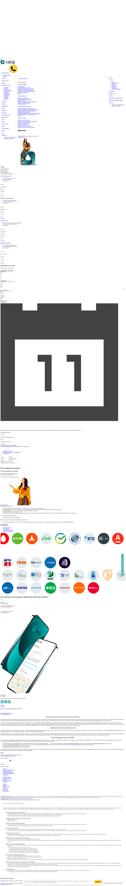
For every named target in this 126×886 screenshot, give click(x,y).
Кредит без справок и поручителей (26, 88)
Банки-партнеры (7, 527)
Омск (3, 119)
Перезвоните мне (5, 504)
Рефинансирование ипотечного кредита (27, 110)
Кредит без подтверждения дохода (25, 90)
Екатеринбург (5, 106)
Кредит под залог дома (23, 123)
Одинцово (6, 98)
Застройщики (6, 528)
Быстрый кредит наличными (24, 87)
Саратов (3, 130)
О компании (112, 91)
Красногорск (7, 94)
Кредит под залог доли (23, 124)
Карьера (111, 95)
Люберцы (6, 95)
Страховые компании (8, 531)
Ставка (2, 290)
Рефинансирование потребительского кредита (28, 109)
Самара (3, 126)
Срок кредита (4, 280)
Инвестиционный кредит (9, 773)
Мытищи (6, 97)
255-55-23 (5, 612)
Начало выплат (4, 301)
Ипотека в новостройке (23, 98)
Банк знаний (114, 87)
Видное (6, 88)
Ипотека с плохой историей (24, 102)
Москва (3, 83)
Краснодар (4, 110)
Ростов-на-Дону (5, 123)
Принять (98, 881)
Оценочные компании (8, 530)
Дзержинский (7, 89)
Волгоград (4, 101)
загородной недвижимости (73, 743)
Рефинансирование (7, 771)
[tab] (64, 451)
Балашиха (6, 87)
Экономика (114, 85)
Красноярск (4, 112)
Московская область (6, 85)
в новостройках (16, 743)
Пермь (3, 121)
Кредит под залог (22, 117)
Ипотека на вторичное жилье (24, 99)
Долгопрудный (7, 91)
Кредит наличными (22, 84)
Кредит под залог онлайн (23, 120)
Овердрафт (5, 774)
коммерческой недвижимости (100, 743)
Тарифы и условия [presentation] (7, 451)
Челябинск (4, 135)
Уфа (2, 132)
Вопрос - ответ (112, 93)
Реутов (5, 99)
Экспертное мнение (116, 89)
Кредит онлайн (21, 86)
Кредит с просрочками (23, 92)
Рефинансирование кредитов (24, 106)
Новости (111, 79)
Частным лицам (6, 75)
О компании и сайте (5, 796)
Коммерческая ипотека (8, 772)
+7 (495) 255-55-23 (5, 765)
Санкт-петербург (5, 128)
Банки (113, 82)
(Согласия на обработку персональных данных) (26, 797)
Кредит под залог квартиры (24, 122)
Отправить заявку (22, 137)
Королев (6, 92)
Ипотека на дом (21, 100)
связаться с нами (4, 884)
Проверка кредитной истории (115, 98)
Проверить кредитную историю (122, 566)
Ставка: (2, 297)
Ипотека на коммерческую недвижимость (27, 101)
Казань (3, 108)
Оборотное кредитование (9, 770)
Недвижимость (115, 83)
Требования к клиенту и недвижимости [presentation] (12, 452)
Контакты (111, 102)
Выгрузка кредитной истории (115, 100)
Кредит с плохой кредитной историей (26, 91)
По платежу (10, 268)
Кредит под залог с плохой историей (26, 127)
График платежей (13, 445)
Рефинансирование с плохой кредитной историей (29, 113)
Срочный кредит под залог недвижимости (27, 121)
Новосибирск (5, 117)
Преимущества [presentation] (6, 453)
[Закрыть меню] (18, 79)
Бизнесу (5, 76)
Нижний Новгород (6, 115)
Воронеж (4, 103)
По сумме (4, 268)
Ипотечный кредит (22, 95)
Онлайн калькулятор (116, 105)
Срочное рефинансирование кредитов (26, 108)
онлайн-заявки (89, 749)
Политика (114, 86)
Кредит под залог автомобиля (24, 126)
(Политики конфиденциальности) (10, 797)
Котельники (7, 93)
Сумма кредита (4, 270)
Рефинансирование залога (24, 112)
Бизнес (113, 84)
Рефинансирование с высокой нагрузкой (27, 114)
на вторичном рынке (43, 743)
